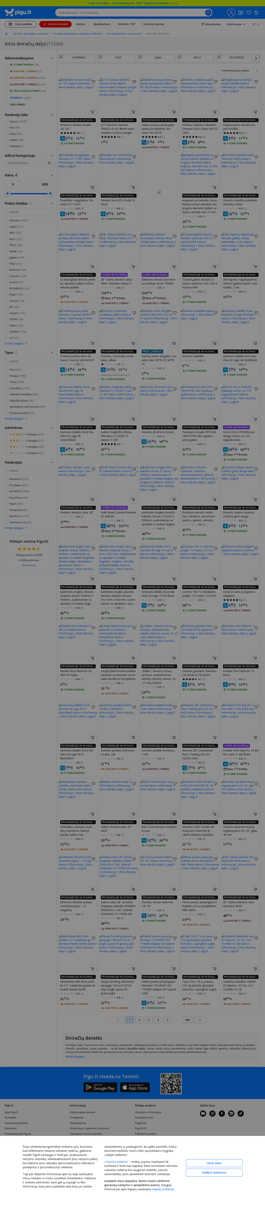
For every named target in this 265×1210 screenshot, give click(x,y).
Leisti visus (214, 1163)
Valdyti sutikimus (214, 1172)
